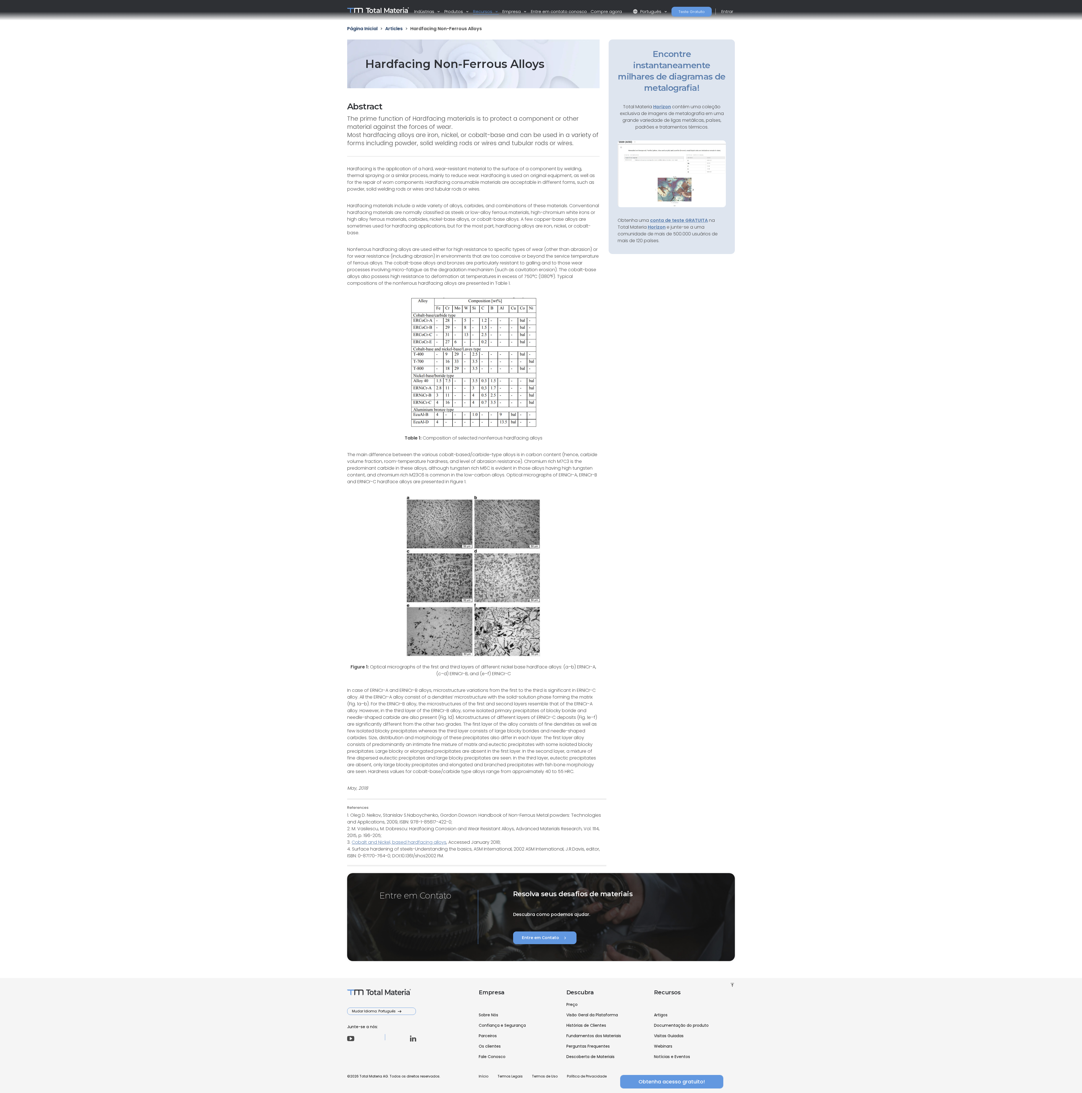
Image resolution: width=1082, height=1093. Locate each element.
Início (483, 1076)
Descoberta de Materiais (590, 1056)
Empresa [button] (512, 11)
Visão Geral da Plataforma (592, 1015)
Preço (572, 1004)
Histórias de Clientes (586, 1025)
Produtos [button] (454, 11)
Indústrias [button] (424, 11)
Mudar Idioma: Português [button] (374, 1011)
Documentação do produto (681, 1025)
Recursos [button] (483, 11)
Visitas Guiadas (669, 1036)
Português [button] (647, 11)
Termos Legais (510, 1076)
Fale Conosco (492, 1056)
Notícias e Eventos (672, 1056)
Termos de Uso (545, 1076)
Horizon (657, 227)
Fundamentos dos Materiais (593, 1036)
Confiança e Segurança (502, 1025)
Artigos (661, 1015)
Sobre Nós (488, 1015)
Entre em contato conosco (559, 11)
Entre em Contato (545, 938)
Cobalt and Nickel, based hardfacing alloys (399, 842)
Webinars (663, 1046)
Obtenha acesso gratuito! (671, 1081)
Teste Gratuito (692, 11)
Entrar (727, 11)
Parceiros (488, 1036)
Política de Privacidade (587, 1076)
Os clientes (490, 1046)
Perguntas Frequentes (588, 1046)
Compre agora (606, 11)
